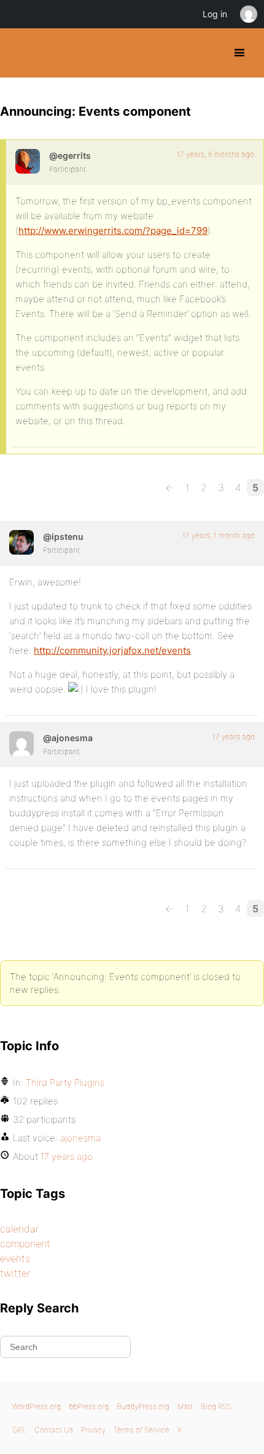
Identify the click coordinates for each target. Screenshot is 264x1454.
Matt (185, 1406)
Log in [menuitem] (215, 14)
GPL (19, 1429)
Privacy (93, 1429)
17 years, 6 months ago (215, 154)
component (25, 1243)
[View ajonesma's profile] (21, 743)
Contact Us (53, 1429)
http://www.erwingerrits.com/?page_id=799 (113, 230)
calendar (19, 1229)
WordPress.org (36, 1406)
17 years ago (233, 736)
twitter (15, 1273)
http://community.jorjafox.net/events (112, 650)
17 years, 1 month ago (218, 535)
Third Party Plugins (65, 1082)
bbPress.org (89, 1406)
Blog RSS (216, 1406)
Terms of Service (141, 1429)
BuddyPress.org (20, 53)
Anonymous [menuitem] (248, 14)
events (15, 1258)
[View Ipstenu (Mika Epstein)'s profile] (21, 542)
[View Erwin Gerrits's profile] (27, 161)
